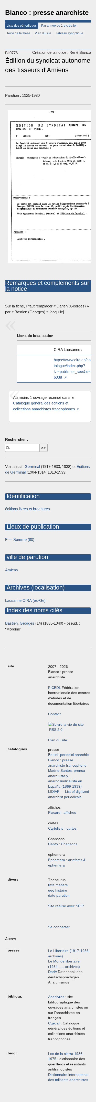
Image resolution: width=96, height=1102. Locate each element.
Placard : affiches (62, 813)
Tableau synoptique (69, 33)
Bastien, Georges (19, 623)
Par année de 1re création (59, 25)
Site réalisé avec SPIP (66, 906)
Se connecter (59, 927)
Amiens (11, 570)
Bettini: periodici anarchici (68, 755)
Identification (22, 496)
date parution (59, 895)
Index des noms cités (33, 610)
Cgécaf (54, 1023)
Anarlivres (56, 997)
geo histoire (57, 890)
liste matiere (58, 885)
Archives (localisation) (35, 587)
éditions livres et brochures (27, 509)
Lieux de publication (32, 526)
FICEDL (54, 688)
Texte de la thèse (18, 33)
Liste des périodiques (22, 25)
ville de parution (26, 557)
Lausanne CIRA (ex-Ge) (25, 600)
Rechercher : (16, 439)
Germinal (32, 466)
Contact (54, 714)
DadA (52, 972)
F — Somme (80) (19, 539)
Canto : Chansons (62, 844)
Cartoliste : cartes (62, 828)
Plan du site (43, 33)
